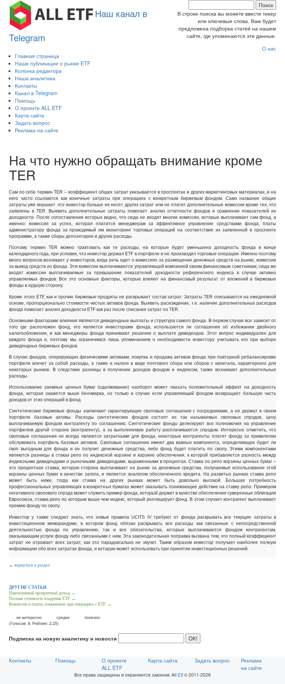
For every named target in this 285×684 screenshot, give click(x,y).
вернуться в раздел (32, 565)
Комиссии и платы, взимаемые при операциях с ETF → (60, 604)
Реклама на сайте (36, 130)
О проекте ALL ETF (38, 107)
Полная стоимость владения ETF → (42, 598)
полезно (92, 617)
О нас (269, 48)
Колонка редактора (38, 70)
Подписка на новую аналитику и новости (63, 638)
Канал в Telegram (36, 93)
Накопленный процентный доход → (42, 593)
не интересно (29, 617)
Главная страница (37, 55)
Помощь (25, 100)
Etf (180, 674)
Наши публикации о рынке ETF (53, 63)
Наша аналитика (35, 78)
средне (63, 617)
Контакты (26, 85)
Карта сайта (29, 115)
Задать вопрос (32, 122)
